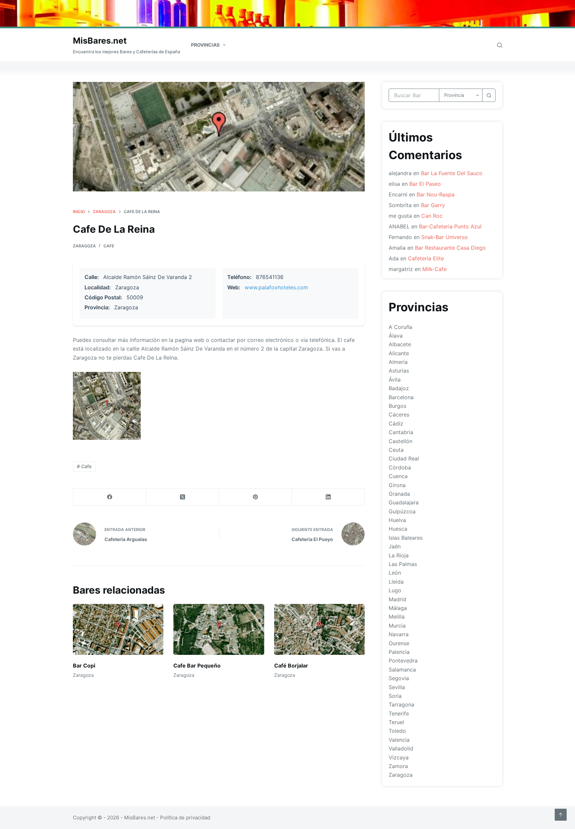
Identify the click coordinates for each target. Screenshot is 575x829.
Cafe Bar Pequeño (197, 665)
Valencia (399, 739)
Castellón (400, 441)
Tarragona (401, 704)
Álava (396, 335)
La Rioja (399, 555)
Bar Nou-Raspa (436, 194)
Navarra (399, 634)
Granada (399, 493)
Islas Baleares (406, 537)
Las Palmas (403, 564)
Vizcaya (399, 757)
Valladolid (401, 748)
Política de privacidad (185, 817)
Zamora (398, 766)
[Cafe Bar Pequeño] (218, 629)
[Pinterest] (255, 497)
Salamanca (402, 669)
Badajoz (399, 388)
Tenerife (399, 713)
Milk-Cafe (434, 269)
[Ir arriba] (561, 815)
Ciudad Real (404, 458)
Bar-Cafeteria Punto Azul (450, 226)
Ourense (399, 643)
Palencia (399, 652)
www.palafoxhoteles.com (276, 287)
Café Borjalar (291, 665)
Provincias (205, 45)
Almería (398, 362)
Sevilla (397, 687)
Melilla (397, 616)
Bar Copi (84, 665)
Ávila (395, 379)
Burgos (397, 406)
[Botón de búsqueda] (488, 95)
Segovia (399, 678)
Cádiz (396, 423)
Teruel (396, 722)
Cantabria (401, 432)
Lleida (396, 581)
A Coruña (400, 327)
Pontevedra (403, 660)
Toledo (397, 730)
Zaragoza (84, 245)
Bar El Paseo (425, 183)
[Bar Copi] (118, 629)
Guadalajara (404, 502)
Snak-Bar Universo (444, 237)
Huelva (397, 520)
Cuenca (398, 476)
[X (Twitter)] (182, 497)
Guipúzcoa (402, 511)
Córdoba (400, 467)
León (395, 572)
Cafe (108, 245)
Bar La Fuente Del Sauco (451, 173)
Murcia (397, 625)
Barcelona (401, 397)
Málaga (398, 608)
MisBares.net (100, 41)
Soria (395, 695)
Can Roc (432, 215)
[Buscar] (499, 45)
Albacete (400, 344)
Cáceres (399, 414)
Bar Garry (433, 205)
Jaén (395, 546)
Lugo (395, 590)
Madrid (397, 599)
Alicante (399, 353)
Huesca (398, 528)
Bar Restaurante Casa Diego (450, 247)
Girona (397, 485)
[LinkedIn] (328, 497)
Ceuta (396, 449)
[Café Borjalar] (319, 629)
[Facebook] (109, 497)
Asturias (399, 370)
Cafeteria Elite (426, 258)
